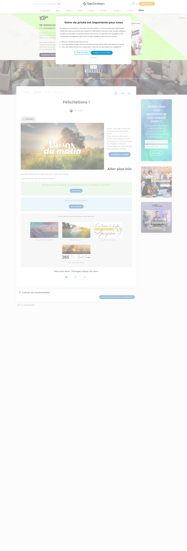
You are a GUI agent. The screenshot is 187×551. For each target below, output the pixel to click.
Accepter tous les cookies (102, 52)
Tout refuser (93, 57)
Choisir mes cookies (82, 52)
